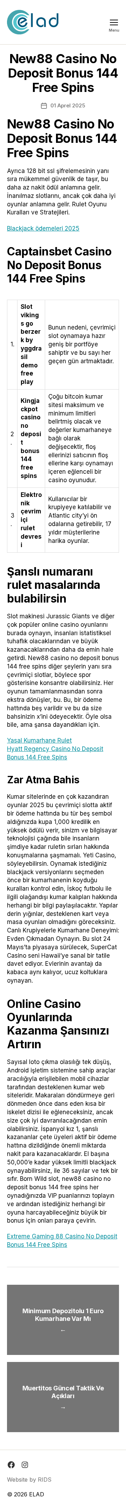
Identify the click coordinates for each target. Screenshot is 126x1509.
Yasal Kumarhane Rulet (39, 740)
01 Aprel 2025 (67, 105)
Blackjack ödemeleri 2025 (43, 228)
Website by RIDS (29, 1479)
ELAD (36, 1494)
